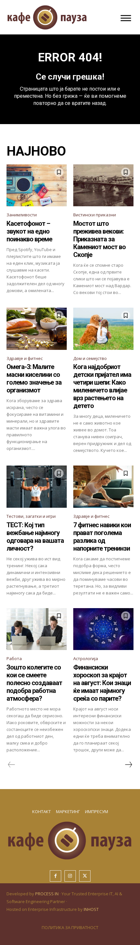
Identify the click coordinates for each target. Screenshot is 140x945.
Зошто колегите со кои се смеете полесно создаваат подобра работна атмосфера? (34, 682)
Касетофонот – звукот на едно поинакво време (29, 231)
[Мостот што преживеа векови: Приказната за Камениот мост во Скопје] (103, 185)
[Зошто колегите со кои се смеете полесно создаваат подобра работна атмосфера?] (37, 629)
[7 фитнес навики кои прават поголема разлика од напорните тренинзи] (103, 487)
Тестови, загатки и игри (31, 516)
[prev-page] (12, 765)
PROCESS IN (47, 894)
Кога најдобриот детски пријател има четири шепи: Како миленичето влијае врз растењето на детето (102, 386)
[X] (85, 876)
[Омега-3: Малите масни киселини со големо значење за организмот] (37, 329)
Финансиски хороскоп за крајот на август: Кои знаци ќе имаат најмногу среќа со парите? (102, 682)
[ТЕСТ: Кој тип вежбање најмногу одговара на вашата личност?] (37, 487)
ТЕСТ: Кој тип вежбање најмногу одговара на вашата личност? (35, 536)
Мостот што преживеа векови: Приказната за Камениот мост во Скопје (99, 239)
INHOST (91, 909)
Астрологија (85, 658)
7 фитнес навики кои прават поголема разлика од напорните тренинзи (102, 536)
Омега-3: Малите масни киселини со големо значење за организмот (34, 378)
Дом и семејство (90, 358)
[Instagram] (70, 876)
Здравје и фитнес (25, 358)
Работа (14, 658)
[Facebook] (55, 876)
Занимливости (22, 215)
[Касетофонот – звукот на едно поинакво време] (37, 185)
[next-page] (128, 765)
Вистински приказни (94, 215)
